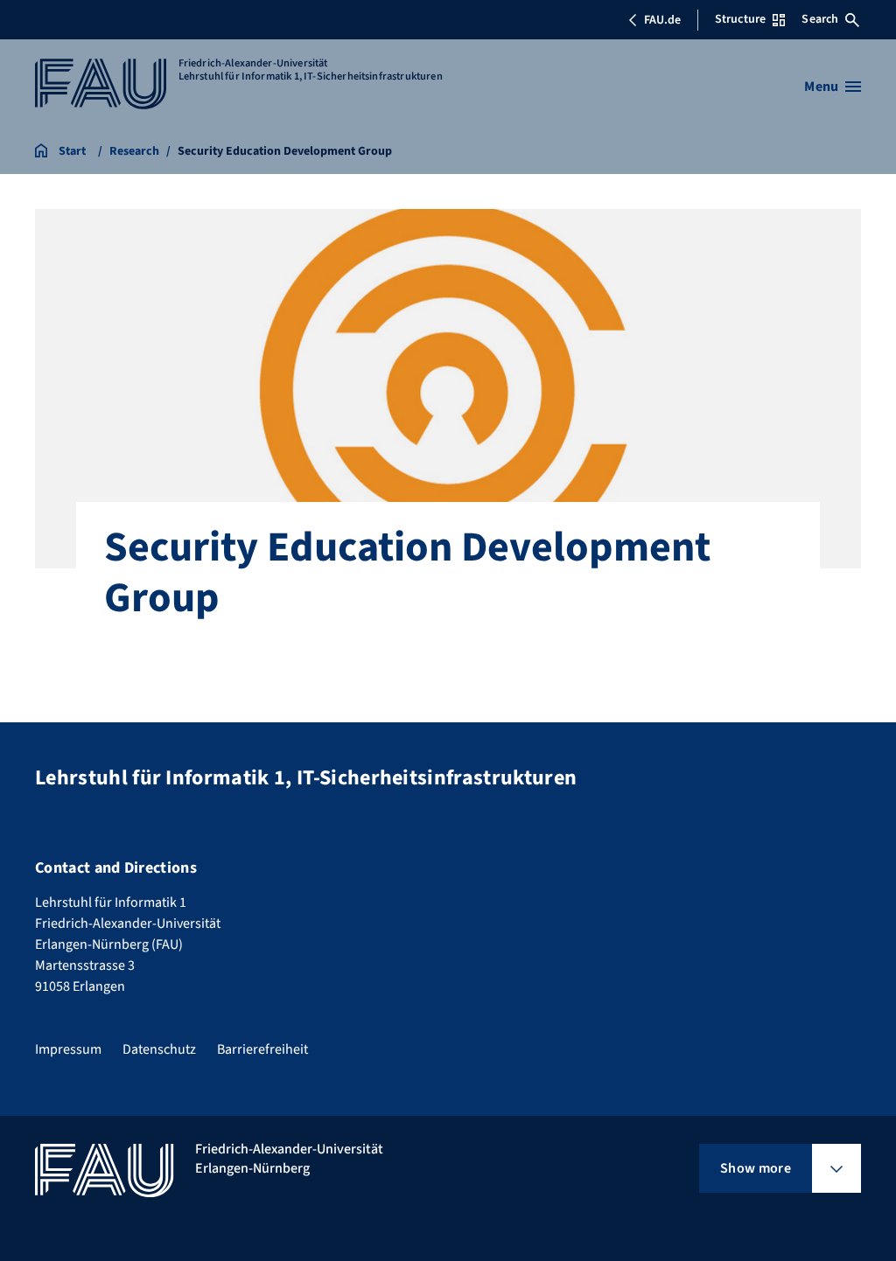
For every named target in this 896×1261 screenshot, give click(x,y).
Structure (740, 19)
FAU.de (662, 20)
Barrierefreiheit (262, 1049)
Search (820, 19)
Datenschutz (159, 1049)
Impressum (68, 1049)
